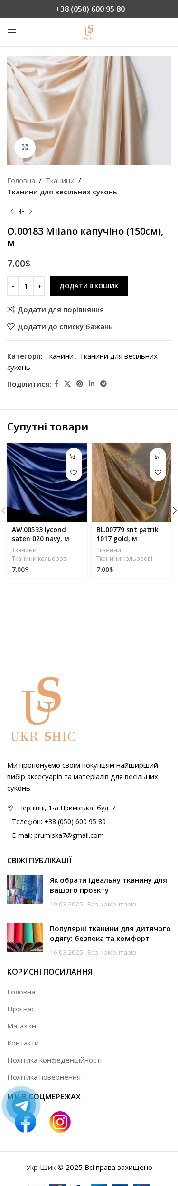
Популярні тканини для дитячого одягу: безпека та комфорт (110, 933)
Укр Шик (41, 1167)
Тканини (60, 180)
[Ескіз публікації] (25, 892)
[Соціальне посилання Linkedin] (91, 384)
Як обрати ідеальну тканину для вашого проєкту (108, 885)
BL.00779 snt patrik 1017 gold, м (127, 534)
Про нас (21, 1008)
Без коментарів (111, 904)
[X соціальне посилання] (67, 384)
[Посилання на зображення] (42, 708)
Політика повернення (44, 1076)
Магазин (21, 1025)
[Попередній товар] (12, 211)
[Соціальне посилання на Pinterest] (80, 384)
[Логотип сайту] (89, 31)
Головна (21, 180)
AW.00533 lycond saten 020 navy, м (40, 534)
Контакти (23, 1042)
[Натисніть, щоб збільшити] (25, 147)
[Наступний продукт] (31, 211)
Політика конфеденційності (54, 1059)
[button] (74, 456)
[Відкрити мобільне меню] (11, 32)
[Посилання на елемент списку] (89, 822)
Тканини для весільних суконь (62, 191)
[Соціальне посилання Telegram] (103, 384)
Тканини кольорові (40, 558)
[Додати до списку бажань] (74, 473)
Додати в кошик (88, 285)
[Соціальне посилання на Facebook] (56, 384)
